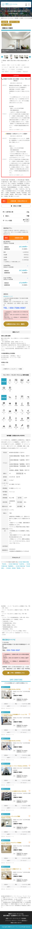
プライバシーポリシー (11, 920)
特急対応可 (25, 71)
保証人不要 (11, 67)
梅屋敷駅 (22, 464)
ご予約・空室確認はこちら (17, 673)
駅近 (8, 65)
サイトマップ (16, 918)
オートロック (5, 67)
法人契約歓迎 (19, 69)
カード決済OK (11, 69)
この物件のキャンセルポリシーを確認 (12, 369)
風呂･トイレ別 (19, 67)
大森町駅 (22, 460)
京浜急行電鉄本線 (13, 460)
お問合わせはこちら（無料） (16, 324)
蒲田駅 (21, 470)
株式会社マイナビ (8, 296)
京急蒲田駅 (23, 466)
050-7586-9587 (18, 307)
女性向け (4, 65)
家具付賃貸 (26, 67)
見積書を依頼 (19, 238)
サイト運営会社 (22, 920)
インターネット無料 (15, 65)
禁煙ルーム (4, 69)
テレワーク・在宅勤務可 (15, 71)
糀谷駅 (22, 456)
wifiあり (23, 65)
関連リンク (9, 918)
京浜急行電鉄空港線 (14, 456)
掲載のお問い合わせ (16, 922)
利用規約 (23, 918)
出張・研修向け (5, 71)
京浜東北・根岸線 (13, 470)
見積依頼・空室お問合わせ (19, 201)
